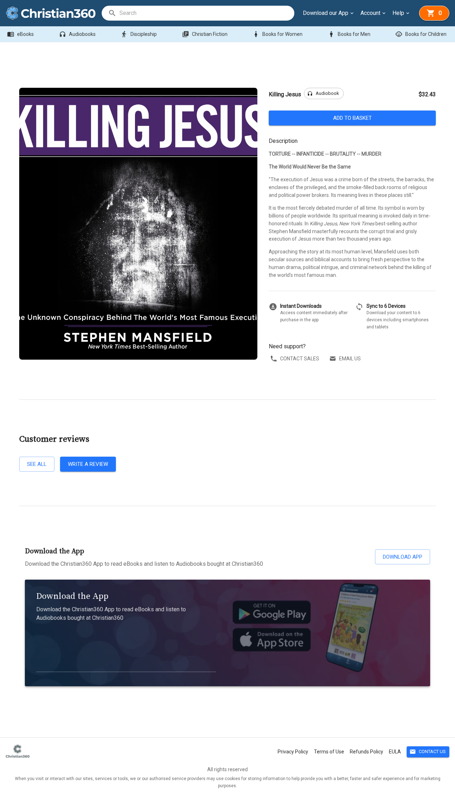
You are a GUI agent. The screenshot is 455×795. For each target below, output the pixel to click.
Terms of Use (329, 751)
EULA (395, 751)
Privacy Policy (293, 751)
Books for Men (349, 34)
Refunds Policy (366, 751)
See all (37, 464)
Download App (402, 557)
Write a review (88, 464)
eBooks (20, 34)
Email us (350, 358)
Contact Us (428, 751)
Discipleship (139, 34)
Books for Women (277, 34)
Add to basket (352, 118)
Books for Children (420, 34)
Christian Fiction (205, 34)
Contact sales (299, 358)
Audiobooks (77, 34)
